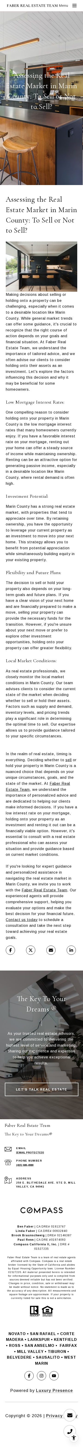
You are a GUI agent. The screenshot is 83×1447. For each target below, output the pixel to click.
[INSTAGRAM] (41, 1375)
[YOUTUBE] (54, 1375)
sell (68, 760)
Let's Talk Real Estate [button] (41, 1089)
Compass (47, 1261)
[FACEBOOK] (29, 1375)
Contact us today (22, 920)
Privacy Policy (62, 1415)
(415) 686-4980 (24, 1165)
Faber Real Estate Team (44, 890)
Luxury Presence (54, 1390)
